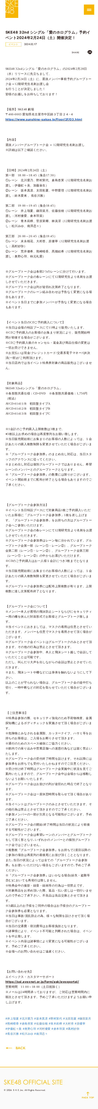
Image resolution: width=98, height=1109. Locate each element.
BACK (20, 1048)
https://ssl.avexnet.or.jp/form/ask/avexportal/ (42, 981)
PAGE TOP (88, 1097)
